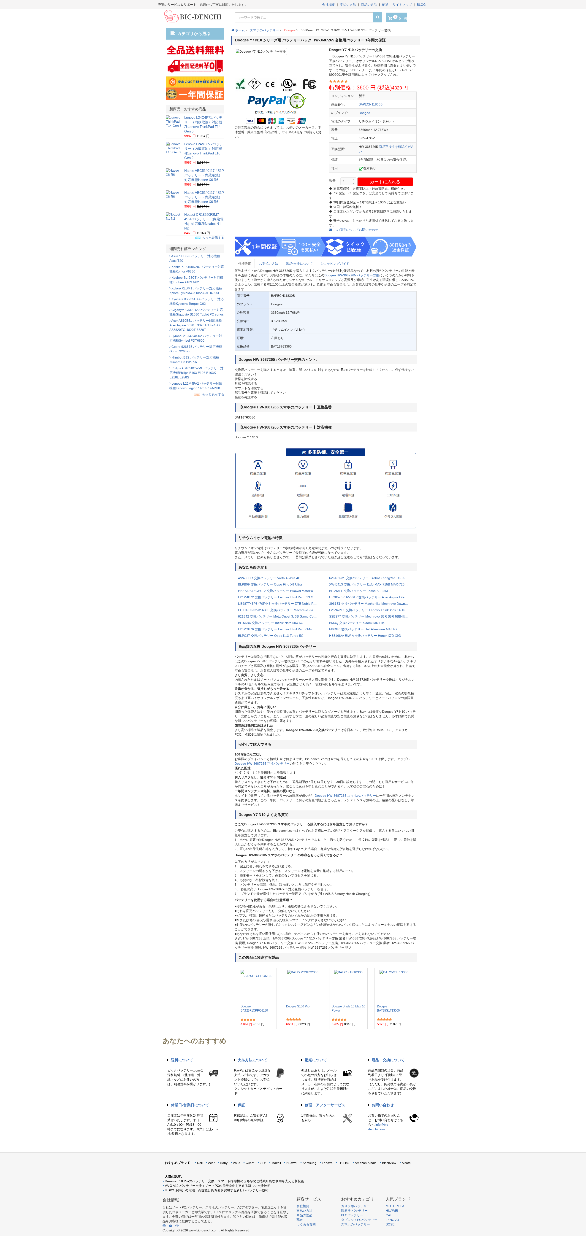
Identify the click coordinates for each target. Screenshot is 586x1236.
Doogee (290, 30)
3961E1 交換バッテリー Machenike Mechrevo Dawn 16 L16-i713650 (371, 603)
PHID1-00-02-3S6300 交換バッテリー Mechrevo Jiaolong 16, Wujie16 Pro (280, 610)
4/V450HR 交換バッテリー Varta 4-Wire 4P (269, 578)
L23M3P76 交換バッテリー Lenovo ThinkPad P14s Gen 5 (280, 629)
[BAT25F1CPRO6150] (257, 986)
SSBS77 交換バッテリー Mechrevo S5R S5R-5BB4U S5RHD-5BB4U (371, 616)
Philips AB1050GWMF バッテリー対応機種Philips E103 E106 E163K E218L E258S (196, 372)
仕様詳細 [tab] (244, 263)
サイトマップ (402, 4)
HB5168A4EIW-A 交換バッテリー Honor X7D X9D (365, 635)
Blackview (389, 1163)
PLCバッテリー (352, 1215)
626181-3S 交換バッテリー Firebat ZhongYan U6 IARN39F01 (371, 578)
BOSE (390, 1224)
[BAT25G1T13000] (394, 986)
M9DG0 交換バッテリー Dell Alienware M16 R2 (363, 629)
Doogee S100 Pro (297, 1006)
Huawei (291, 1163)
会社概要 (328, 4)
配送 (385, 4)
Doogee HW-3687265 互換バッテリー (262, 763)
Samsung (309, 1163)
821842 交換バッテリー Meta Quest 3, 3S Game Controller (280, 616)
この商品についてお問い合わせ (355, 230)
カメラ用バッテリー (355, 1206)
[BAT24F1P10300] (348, 986)
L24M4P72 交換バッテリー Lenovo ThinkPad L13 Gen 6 (279, 597)
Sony (224, 1163)
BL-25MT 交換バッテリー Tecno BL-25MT (359, 591)
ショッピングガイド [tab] (334, 263)
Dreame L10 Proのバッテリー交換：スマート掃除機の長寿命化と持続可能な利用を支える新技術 (234, 1181)
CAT (389, 1215)
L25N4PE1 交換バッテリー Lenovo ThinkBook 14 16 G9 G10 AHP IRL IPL (371, 610)
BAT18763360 (245, 417)
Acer (211, 1163)
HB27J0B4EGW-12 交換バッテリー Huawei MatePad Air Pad (280, 591)
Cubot (250, 1163)
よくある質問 (306, 1224)
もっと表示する (212, 238)
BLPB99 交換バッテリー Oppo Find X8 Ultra (270, 584)
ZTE (263, 1163)
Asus (236, 1163)
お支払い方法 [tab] (268, 263)
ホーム (239, 30)
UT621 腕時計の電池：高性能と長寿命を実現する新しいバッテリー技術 (217, 1190)
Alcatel (406, 1163)
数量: (332, 181)
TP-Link (343, 1163)
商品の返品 (369, 4)
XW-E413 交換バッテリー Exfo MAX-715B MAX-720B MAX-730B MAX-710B (371, 584)
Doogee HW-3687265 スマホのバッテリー (345, 795)
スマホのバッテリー (264, 30)
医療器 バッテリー (354, 1210)
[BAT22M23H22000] (302, 986)
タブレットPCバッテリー (359, 1220)
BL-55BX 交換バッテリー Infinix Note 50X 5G (270, 623)
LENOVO (392, 1220)
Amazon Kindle (366, 1163)
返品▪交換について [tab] (299, 263)
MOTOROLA (395, 1206)
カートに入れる (385, 181)
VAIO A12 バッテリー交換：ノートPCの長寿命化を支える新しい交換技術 (217, 1185)
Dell (200, 1163)
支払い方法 (348, 4)
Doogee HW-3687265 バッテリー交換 (351, 275)
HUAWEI (392, 1210)
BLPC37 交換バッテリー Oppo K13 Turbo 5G (271, 635)
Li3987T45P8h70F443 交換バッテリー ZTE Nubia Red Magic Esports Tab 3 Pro (280, 603)
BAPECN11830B (371, 104)
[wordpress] (164, 1226)
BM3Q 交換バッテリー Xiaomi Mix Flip (357, 623)
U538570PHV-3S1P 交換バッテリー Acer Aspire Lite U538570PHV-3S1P (371, 597)
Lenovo (327, 1163)
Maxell (276, 1163)
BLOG (421, 4)
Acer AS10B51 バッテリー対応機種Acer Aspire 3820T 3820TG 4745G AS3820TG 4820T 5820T (195, 325)
